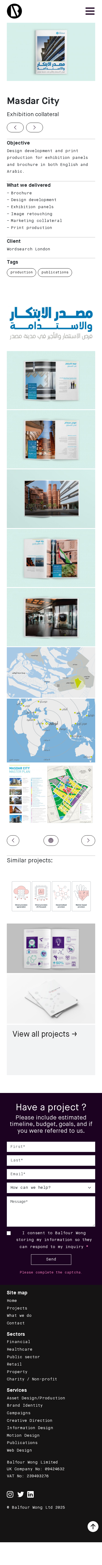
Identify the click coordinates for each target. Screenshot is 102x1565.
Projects (17, 1308)
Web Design (19, 1450)
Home (12, 1301)
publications (55, 272)
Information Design (30, 1428)
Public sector (23, 1357)
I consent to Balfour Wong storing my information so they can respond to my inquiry (54, 1240)
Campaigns (18, 1413)
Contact (16, 1323)
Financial (18, 1342)
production (21, 272)
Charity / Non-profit (32, 1379)
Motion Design (23, 1436)
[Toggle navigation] (90, 11)
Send (51, 1259)
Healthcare (19, 1349)
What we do (19, 1316)
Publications (22, 1443)
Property (17, 1372)
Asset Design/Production (36, 1398)
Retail (14, 1364)
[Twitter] (21, 1494)
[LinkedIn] (30, 1494)
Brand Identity (25, 1405)
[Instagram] (10, 1491)
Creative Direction (29, 1421)
